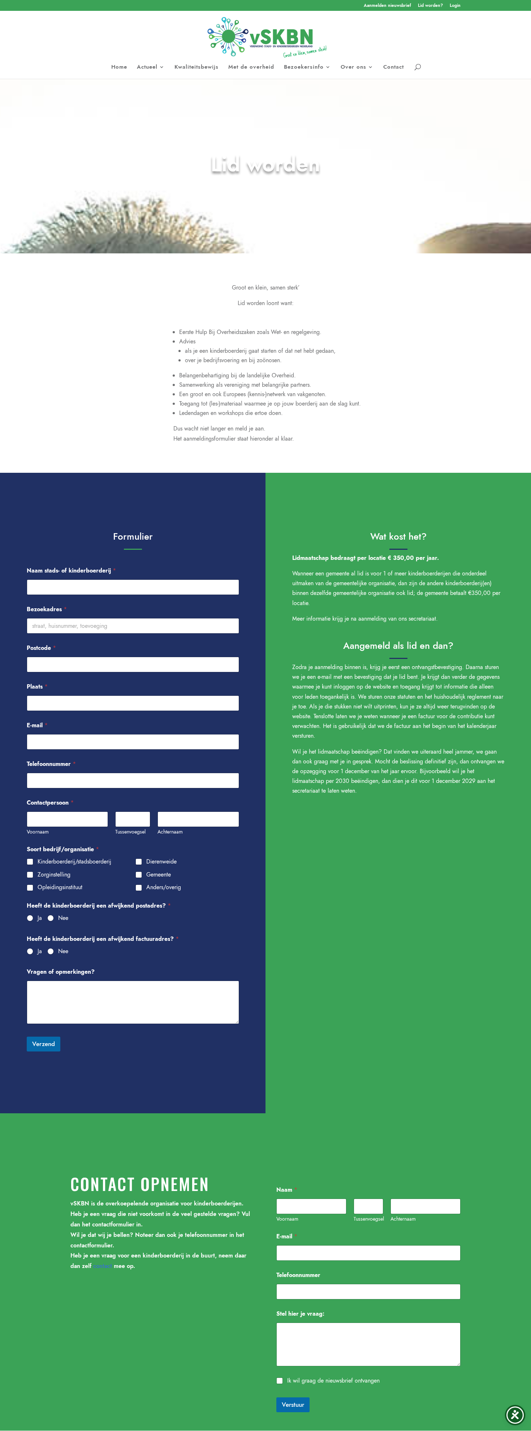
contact (102, 1266)
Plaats (37, 686)
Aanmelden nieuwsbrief (387, 6)
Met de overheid (251, 67)
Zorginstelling (54, 875)
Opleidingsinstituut (60, 887)
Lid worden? (430, 6)
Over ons (353, 67)
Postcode (41, 647)
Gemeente (158, 875)
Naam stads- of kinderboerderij (71, 570)
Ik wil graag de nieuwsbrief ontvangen (333, 1381)
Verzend (43, 1044)
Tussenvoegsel (130, 832)
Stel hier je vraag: (300, 1313)
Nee (63, 918)
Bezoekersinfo (304, 67)
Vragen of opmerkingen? (61, 971)
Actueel (147, 67)
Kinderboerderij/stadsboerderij (74, 862)
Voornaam (38, 832)
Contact (393, 67)
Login (455, 6)
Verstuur (293, 1404)
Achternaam (170, 832)
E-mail (37, 725)
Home (119, 67)
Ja (40, 918)
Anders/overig (163, 887)
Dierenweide (161, 862)
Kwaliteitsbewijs (196, 67)
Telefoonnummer (51, 764)
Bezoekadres (47, 609)
